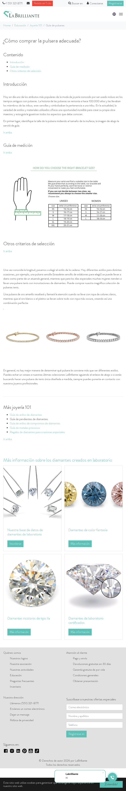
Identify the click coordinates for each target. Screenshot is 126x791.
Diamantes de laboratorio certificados (86, 620)
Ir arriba (7, 132)
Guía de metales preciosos (25, 428)
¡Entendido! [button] (111, 784)
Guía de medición (20, 67)
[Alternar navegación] (121, 14)
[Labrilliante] (21, 14)
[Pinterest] (24, 750)
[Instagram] (12, 750)
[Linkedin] (18, 750)
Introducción (17, 62)
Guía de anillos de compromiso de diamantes (35, 423)
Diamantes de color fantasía (87, 529)
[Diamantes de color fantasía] (93, 495)
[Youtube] (30, 750)
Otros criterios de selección (25, 71)
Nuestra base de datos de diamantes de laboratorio (25, 532)
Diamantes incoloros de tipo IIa (28, 618)
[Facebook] (5, 750)
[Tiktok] (36, 750)
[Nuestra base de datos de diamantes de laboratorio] (32, 495)
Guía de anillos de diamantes (26, 415)
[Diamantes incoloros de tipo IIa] (32, 583)
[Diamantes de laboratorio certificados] (93, 583)
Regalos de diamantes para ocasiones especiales (37, 432)
